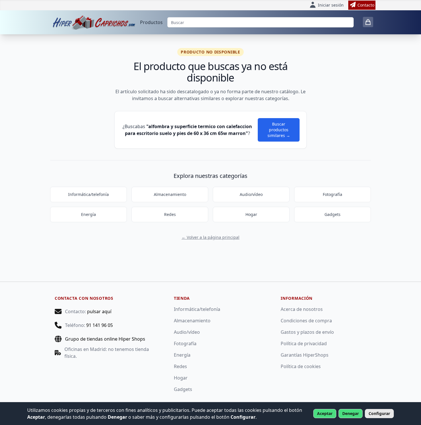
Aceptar (325, 413)
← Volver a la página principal (210, 237)
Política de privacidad (304, 343)
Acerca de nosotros (302, 309)
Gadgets (332, 214)
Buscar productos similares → (278, 129)
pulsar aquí (99, 311)
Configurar (379, 413)
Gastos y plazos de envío (307, 332)
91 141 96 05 (99, 325)
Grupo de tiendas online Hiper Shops (105, 339)
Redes (170, 214)
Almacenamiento (170, 194)
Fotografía (332, 194)
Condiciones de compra (306, 320)
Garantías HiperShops (304, 355)
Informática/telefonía (88, 194)
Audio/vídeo (251, 194)
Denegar (350, 413)
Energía (88, 214)
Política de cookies (301, 366)
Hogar (251, 214)
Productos (151, 22)
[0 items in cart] (368, 22)
